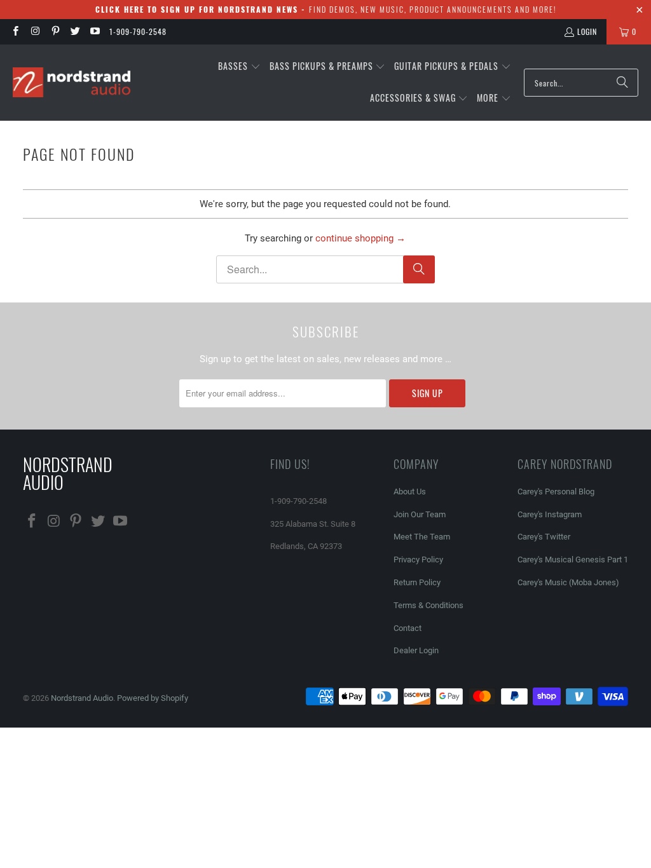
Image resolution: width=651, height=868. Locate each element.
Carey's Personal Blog (555, 491)
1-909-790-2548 (138, 31)
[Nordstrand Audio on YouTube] (94, 31)
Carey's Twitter (543, 536)
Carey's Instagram (549, 514)
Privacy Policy (418, 559)
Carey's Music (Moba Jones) (568, 582)
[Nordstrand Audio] (71, 82)
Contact (407, 628)
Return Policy (417, 582)
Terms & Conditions (428, 605)
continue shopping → (360, 238)
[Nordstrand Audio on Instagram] (34, 31)
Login (587, 31)
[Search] (622, 83)
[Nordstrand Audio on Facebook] (15, 31)
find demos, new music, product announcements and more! (325, 9)
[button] (239, 67)
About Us (410, 491)
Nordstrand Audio (82, 698)
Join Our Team (420, 514)
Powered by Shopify (152, 698)
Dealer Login (416, 650)
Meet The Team (422, 536)
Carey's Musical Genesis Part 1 (572, 559)
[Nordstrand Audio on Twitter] (74, 31)
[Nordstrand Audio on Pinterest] (55, 31)
